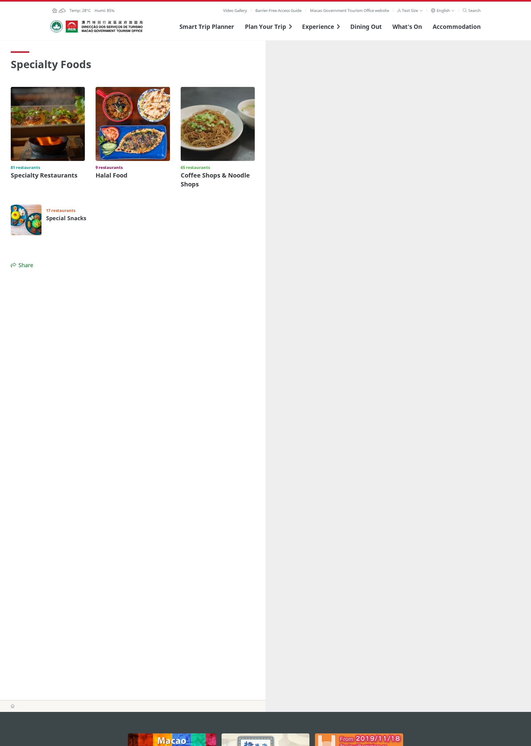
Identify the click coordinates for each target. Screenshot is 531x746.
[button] (410, 10)
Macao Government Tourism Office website (349, 10)
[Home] (12, 706)
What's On (407, 26)
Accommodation (457, 26)
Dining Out (366, 26)
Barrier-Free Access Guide (278, 10)
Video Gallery (235, 10)
